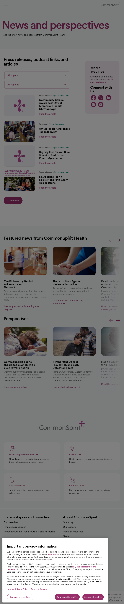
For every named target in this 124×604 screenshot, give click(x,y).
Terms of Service (39, 589)
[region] (55, 570)
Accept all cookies (93, 597)
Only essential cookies (67, 597)
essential (52, 554)
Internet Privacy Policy (18, 589)
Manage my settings (20, 597)
